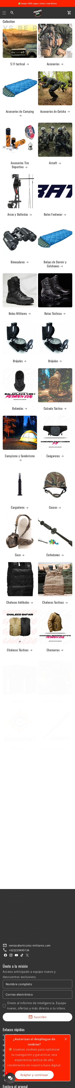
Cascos (53, 507)
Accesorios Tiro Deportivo (20, 165)
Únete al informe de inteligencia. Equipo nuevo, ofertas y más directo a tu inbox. (36, 1005)
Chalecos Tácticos (17, 650)
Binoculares (18, 262)
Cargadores (18, 507)
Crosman (18, 749)
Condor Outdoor (53, 701)
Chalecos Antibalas (17, 602)
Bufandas (17, 408)
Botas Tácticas (53, 313)
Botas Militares (18, 313)
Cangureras (53, 456)
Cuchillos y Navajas (53, 749)
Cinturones (17, 701)
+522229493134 (19, 950)
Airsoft (53, 163)
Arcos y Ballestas (17, 214)
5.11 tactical (17, 64)
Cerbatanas (53, 555)
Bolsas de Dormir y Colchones (55, 264)
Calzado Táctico (53, 408)
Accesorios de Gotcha (53, 111)
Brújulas (18, 361)
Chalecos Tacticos (53, 602)
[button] (4, 13)
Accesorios (53, 64)
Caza (18, 555)
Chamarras (53, 650)
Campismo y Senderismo (20, 456)
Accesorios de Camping (20, 111)
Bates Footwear (53, 214)
